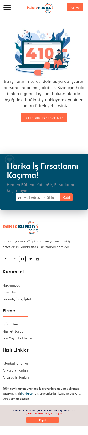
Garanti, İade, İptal (17, 299)
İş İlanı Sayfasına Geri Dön (44, 117)
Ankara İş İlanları (15, 370)
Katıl (66, 197)
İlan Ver (75, 7)
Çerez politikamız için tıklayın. (44, 413)
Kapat (42, 420)
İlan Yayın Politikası (17, 338)
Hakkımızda (11, 285)
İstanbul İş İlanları (16, 363)
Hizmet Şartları (14, 331)
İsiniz (25, 393)
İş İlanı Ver (10, 324)
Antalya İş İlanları (16, 377)
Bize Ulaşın (11, 292)
